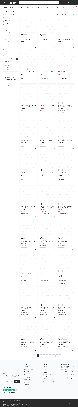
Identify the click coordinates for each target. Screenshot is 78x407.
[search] (57, 2)
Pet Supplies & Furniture (37, 7)
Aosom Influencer (28, 371)
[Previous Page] (34, 355)
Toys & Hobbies (49, 7)
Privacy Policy (16, 384)
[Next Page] (60, 355)
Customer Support (28, 379)
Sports (58, 7)
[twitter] (15, 369)
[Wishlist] (63, 2)
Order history (45, 366)
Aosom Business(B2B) (28, 369)
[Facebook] (4, 369)
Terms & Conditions (28, 386)
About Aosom (27, 366)
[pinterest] (12, 369)
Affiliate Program (27, 373)
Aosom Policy (27, 382)
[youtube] (9, 369)
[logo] (12, 3)
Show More (5, 51)
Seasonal (5, 7)
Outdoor (12, 7)
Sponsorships (27, 374)
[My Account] (69, 2)
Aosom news (26, 367)
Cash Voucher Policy (28, 381)
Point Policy (45, 369)
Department (6, 17)
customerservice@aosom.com (20, 401)
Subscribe (17, 381)
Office (27, 7)
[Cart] (74, 2)
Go (17, 58)
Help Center (26, 384)
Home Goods (20, 7)
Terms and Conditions (7, 384)
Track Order (45, 367)
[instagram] (7, 369)
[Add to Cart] (35, 48)
